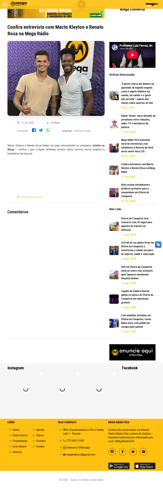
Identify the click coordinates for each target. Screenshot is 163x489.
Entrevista (37, 197)
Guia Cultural (19, 446)
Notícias (26, 197)
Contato (40, 446)
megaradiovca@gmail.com (80, 454)
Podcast (40, 440)
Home (16, 429)
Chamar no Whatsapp (78, 447)
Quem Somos (20, 435)
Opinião (40, 429)
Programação (20, 440)
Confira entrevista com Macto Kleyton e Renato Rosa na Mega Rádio (138, 168)
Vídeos (40, 435)
